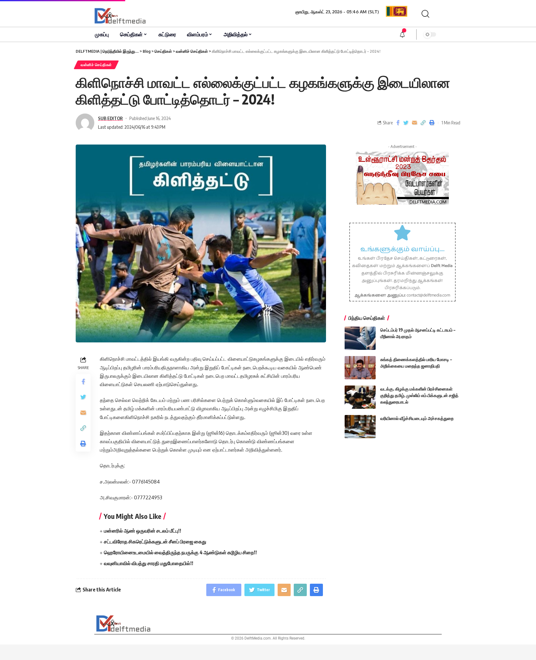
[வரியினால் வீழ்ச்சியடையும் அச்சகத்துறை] (360, 426)
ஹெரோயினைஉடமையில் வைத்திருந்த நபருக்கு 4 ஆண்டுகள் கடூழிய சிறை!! (180, 552)
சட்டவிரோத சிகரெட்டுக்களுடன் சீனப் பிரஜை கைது (155, 541)
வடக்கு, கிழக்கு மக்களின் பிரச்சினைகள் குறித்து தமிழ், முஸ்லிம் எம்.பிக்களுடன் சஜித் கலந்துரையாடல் (419, 395)
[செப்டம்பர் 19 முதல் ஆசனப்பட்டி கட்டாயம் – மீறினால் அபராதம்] (360, 338)
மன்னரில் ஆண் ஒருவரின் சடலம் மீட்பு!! (142, 531)
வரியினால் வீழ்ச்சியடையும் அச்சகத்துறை (416, 418)
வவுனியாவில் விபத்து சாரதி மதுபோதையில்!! (148, 563)
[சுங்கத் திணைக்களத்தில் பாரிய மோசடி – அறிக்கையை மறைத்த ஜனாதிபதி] (360, 367)
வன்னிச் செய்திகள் (96, 64)
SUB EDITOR (110, 118)
